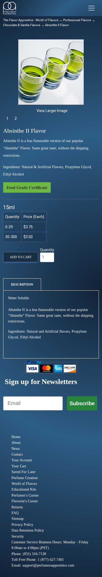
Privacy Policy (22, 525)
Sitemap (18, 519)
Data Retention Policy (28, 530)
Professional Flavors (77, 20)
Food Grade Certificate (27, 187)
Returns (17, 507)
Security (18, 536)
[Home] (9, 8)
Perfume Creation (25, 478)
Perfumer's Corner (25, 495)
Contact (17, 454)
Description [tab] (22, 284)
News (16, 449)
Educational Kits (24, 489)
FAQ (15, 513)
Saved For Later (24, 472)
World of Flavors (24, 484)
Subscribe (82, 403)
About (16, 443)
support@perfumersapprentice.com (48, 565)
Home (16, 437)
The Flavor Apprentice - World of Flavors (30, 20)
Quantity (47, 250)
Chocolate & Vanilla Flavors (21, 25)
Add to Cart (21, 257)
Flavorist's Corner (25, 501)
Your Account (22, 460)
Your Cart (19, 466)
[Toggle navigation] (91, 8)
